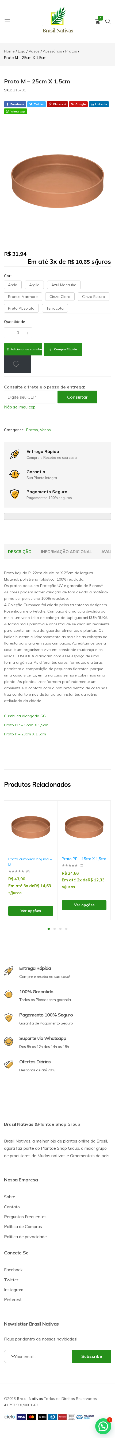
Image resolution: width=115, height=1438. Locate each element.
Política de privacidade (25, 1236)
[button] (12, 285)
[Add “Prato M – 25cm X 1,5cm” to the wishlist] (17, 364)
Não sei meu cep (20, 407)
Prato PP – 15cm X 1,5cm (84, 858)
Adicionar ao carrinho (26, 349)
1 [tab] (49, 929)
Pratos (32, 429)
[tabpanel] (30, 860)
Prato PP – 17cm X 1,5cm (26, 725)
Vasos (45, 429)
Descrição (20, 551)
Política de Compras (23, 1226)
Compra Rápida (65, 349)
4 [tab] (66, 929)
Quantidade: (15, 321)
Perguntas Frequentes (25, 1216)
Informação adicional (66, 551)
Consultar (77, 397)
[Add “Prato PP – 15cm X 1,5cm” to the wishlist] (99, 813)
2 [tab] (54, 929)
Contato (12, 1206)
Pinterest (13, 1299)
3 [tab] (60, 929)
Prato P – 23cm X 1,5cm (25, 734)
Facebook (13, 1269)
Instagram (13, 1289)
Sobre (9, 1196)
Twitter (11, 1279)
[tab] (20, 551)
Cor (8, 275)
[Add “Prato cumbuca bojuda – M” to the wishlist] (46, 813)
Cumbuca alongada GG (25, 716)
